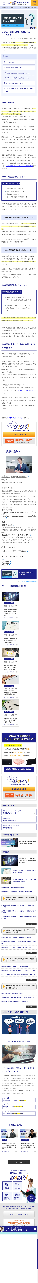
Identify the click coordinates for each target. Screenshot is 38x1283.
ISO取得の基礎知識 (31, 581)
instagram (5, 561)
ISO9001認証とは (11, 62)
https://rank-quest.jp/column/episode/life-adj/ (18, 513)
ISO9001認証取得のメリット (14, 68)
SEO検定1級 (6, 525)
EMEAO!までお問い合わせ (25, 390)
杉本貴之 (13, 476)
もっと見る (19, 1162)
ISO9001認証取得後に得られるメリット (18, 78)
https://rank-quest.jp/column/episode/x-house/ (18, 517)
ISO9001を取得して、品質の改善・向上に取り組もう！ (20, 90)
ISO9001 (23, 581)
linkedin (4, 565)
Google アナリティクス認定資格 (15, 535)
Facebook (5, 563)
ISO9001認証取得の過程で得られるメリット (20, 73)
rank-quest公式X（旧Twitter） (14, 551)
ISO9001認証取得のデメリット (15, 83)
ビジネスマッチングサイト (15, 418)
